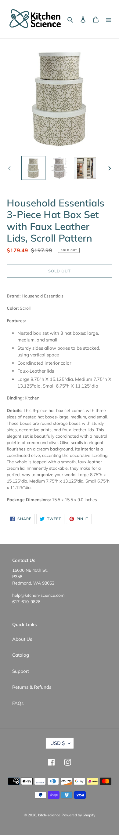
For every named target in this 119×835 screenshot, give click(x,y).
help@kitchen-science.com (38, 595)
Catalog (20, 655)
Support (20, 671)
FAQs (17, 703)
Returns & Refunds (31, 687)
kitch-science (49, 815)
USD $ (57, 743)
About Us (22, 639)
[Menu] (108, 19)
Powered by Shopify (78, 815)
